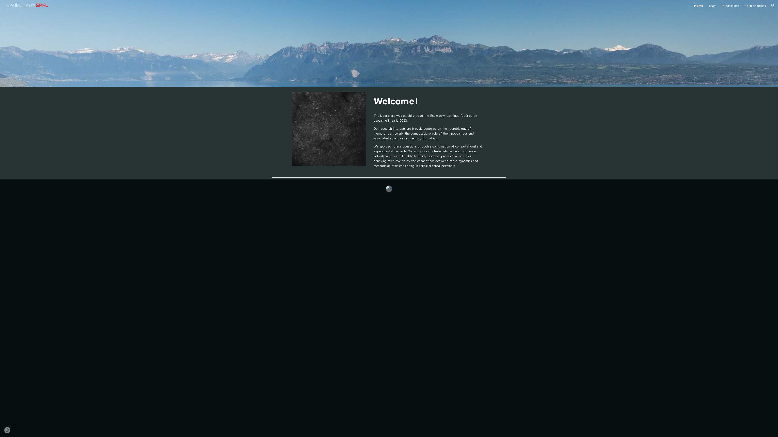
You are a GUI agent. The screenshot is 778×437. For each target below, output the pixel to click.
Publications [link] (730, 5)
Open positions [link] (755, 5)
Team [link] (712, 5)
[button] (773, 6)
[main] (429, 101)
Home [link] (698, 5)
